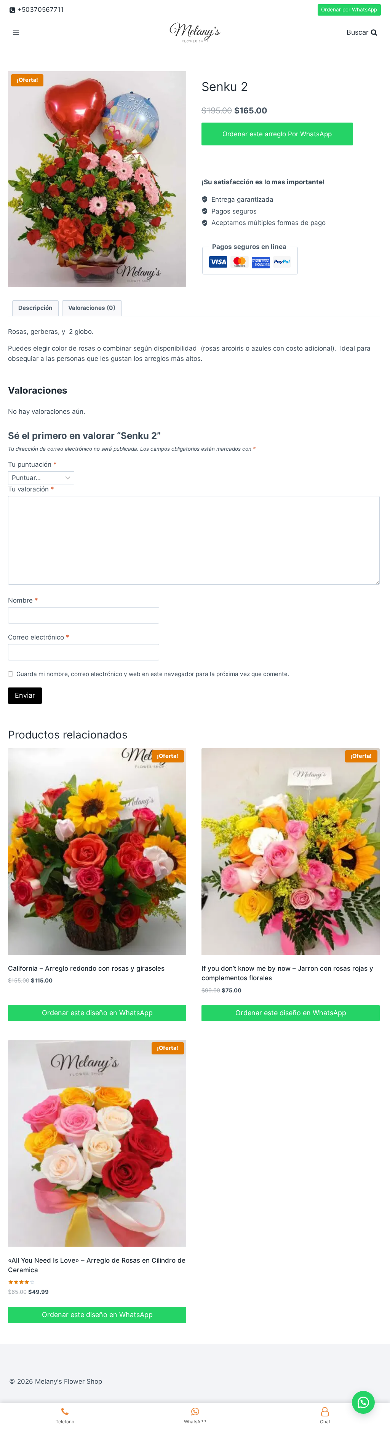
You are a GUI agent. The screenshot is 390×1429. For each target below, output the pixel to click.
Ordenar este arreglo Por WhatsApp (277, 134)
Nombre (23, 600)
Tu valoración (31, 489)
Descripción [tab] (35, 307)
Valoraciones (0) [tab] (91, 307)
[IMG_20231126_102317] (97, 179)
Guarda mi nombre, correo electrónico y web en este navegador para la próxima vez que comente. (152, 674)
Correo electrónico (38, 637)
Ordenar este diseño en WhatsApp (97, 1013)
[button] (363, 1402)
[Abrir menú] (16, 32)
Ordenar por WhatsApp (349, 9)
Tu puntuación (32, 464)
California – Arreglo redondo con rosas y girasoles (86, 968)
